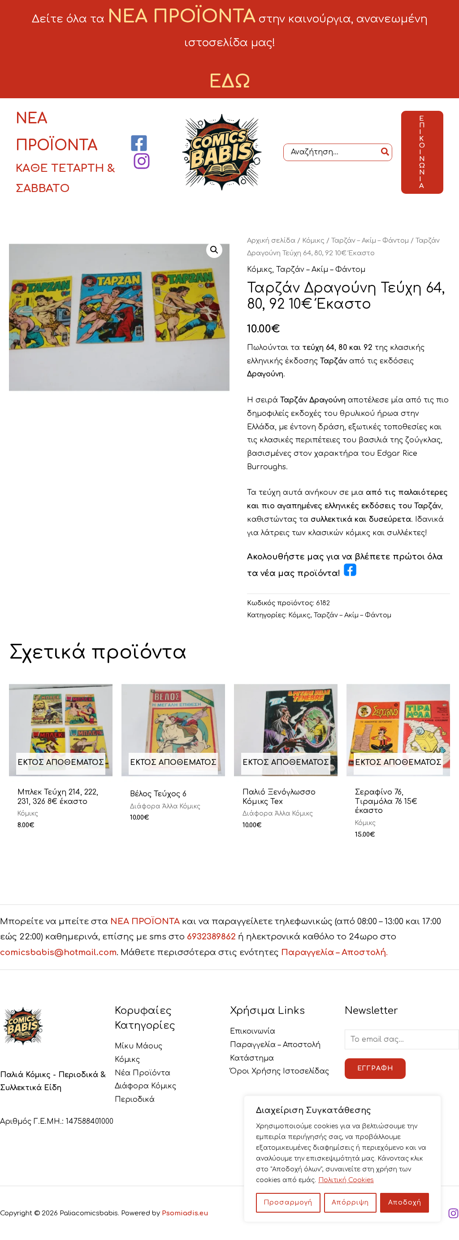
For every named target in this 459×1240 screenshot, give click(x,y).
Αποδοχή (404, 1202)
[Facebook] (139, 143)
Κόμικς (313, 240)
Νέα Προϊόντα (142, 1073)
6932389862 (211, 936)
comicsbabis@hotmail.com (58, 952)
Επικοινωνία (252, 1031)
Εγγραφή (375, 1068)
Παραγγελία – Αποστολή (275, 1045)
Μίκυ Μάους (138, 1046)
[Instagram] (142, 161)
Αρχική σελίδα (271, 240)
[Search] (385, 152)
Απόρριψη (350, 1202)
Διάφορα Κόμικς (145, 1086)
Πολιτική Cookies (346, 1180)
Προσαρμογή (288, 1202)
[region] (342, 1159)
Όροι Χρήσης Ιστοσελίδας (279, 1071)
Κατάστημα (252, 1058)
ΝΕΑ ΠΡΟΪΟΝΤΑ (145, 921)
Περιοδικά (135, 1100)
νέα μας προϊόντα (299, 573)
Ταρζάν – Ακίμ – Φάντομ (370, 240)
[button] (422, 152)
